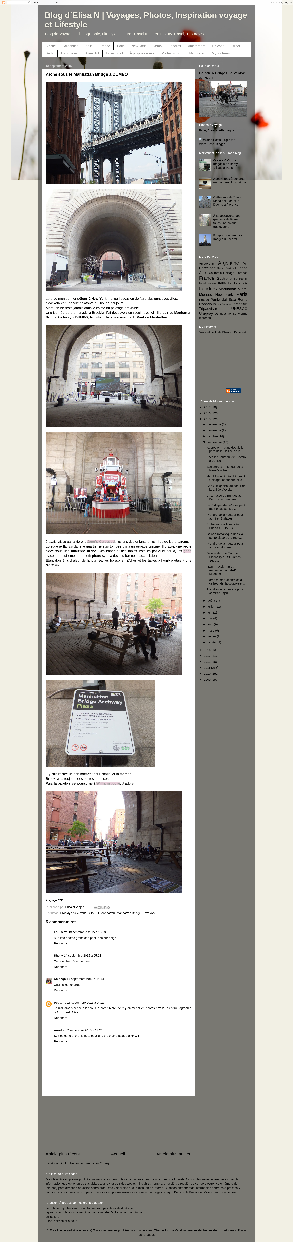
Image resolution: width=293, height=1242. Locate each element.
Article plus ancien (173, 1154)
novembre (215, 430)
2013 (207, 655)
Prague (204, 299)
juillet (211, 606)
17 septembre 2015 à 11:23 (83, 1030)
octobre (213, 436)
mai (210, 618)
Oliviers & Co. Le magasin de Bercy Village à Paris (225, 164)
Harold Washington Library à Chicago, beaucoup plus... (226, 478)
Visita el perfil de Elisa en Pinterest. (223, 332)
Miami (242, 289)
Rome (242, 299)
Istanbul (212, 283)
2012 (207, 661)
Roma (157, 46)
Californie (215, 273)
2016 (207, 413)
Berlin (50, 53)
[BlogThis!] (99, 907)
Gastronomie (227, 278)
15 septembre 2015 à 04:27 (85, 1002)
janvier (212, 642)
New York (139, 46)
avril (211, 624)
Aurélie (59, 1030)
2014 (207, 650)
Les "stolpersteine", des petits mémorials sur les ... (227, 507)
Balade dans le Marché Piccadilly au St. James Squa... (224, 557)
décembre (215, 424)
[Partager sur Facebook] (105, 907)
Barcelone (207, 268)
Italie (89, 46)
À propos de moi (142, 53)
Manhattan (108, 913)
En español (114, 53)
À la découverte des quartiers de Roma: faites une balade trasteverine (226, 221)
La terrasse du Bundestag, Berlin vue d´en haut (224, 497)
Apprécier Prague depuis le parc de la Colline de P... (225, 449)
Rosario (205, 304)
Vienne (242, 313)
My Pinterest (221, 53)
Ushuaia (220, 313)
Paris (121, 46)
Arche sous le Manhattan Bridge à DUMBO (223, 526)
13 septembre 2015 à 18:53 (87, 932)
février (212, 636)
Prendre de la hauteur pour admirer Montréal (225, 545)
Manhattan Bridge (129, 913)
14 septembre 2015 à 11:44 (85, 979)
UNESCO (239, 309)
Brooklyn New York (73, 913)
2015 (207, 419)
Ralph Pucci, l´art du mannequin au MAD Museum (221, 570)
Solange (60, 979)
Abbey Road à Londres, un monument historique (229, 180)
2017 (207, 407)
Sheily (58, 955)
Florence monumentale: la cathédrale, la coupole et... (226, 581)
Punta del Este (223, 299)
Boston (230, 268)
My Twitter (197, 53)
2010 (207, 673)
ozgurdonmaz (227, 1230)
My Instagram (171, 53)
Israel (202, 283)
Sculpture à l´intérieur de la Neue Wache (225, 468)
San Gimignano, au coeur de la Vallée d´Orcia (226, 487)
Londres (175, 46)
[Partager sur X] (102, 907)
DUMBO (93, 913)
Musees (205, 295)
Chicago (218, 46)
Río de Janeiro (222, 304)
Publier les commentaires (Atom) (87, 1163)
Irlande (243, 278)
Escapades (69, 53)
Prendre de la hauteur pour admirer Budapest (225, 516)
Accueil (51, 46)
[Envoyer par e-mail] (95, 907)
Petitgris (60, 1002)
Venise (231, 313)
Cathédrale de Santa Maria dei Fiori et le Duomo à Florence (227, 201)
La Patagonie (238, 283)
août (211, 600)
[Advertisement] (118, 1123)
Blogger (149, 1234)
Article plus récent (63, 1154)
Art (245, 263)
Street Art (92, 53)
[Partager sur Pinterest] (108, 907)
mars (211, 630)
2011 (207, 667)
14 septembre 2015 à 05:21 (82, 955)
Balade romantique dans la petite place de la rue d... (225, 536)
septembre (215, 442)
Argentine (71, 46)
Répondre (60, 943)
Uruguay (206, 313)
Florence (241, 273)
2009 (207, 679)
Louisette (60, 932)
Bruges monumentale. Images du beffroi (228, 237)
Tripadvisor (208, 309)
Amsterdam (196, 46)
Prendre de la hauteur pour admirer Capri (225, 591)
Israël (235, 46)
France (105, 46)
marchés (205, 318)
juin (210, 612)
